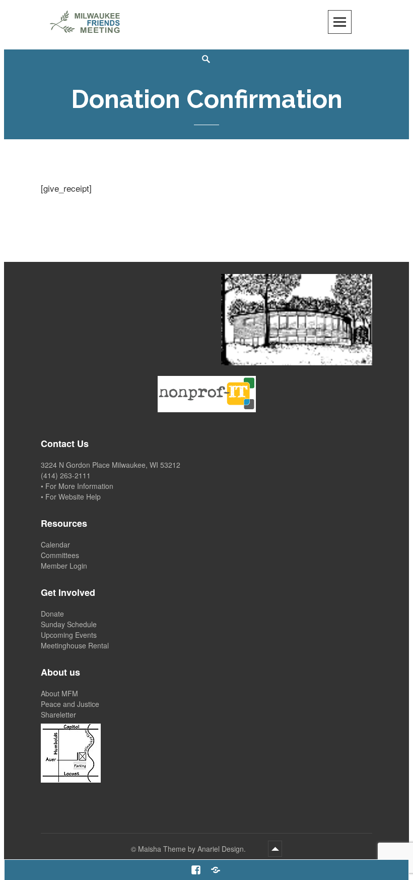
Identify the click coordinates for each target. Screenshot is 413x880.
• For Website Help (71, 496)
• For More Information (77, 486)
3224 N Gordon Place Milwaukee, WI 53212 (110, 465)
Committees (60, 555)
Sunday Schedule (69, 624)
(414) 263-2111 (66, 475)
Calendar (55, 544)
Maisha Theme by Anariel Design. (193, 849)
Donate (52, 614)
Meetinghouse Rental (75, 645)
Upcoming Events (69, 635)
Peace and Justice (70, 704)
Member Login (64, 566)
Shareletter (58, 714)
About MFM (59, 693)
